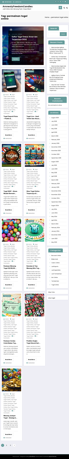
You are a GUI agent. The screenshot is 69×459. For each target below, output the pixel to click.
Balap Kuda (54, 259)
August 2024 (55, 205)
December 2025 (56, 147)
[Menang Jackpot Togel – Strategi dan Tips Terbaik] (11, 380)
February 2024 (55, 227)
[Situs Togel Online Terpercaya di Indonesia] (34, 155)
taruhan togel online (9, 109)
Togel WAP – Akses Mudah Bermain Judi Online (10, 192)
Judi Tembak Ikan (56, 274)
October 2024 (55, 198)
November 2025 (56, 150)
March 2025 (54, 180)
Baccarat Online (56, 255)
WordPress (32, 456)
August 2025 (55, 161)
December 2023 (56, 235)
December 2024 (56, 191)
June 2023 (54, 238)
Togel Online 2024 (19, 46)
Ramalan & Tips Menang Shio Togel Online (33, 267)
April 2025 (54, 176)
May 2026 (54, 128)
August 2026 (55, 118)
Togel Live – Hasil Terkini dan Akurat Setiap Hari (33, 117)
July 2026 (54, 121)
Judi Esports (54, 266)
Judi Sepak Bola (55, 270)
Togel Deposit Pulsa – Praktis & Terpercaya (11, 117)
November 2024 (56, 194)
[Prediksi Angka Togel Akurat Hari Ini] (34, 305)
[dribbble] (60, 2)
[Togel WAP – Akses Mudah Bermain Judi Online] (11, 155)
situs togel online (12, 107)
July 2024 (54, 209)
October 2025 (55, 154)
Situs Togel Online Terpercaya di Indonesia (33, 192)
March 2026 (54, 136)
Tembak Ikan (55, 281)
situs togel (51, 298)
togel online (7, 111)
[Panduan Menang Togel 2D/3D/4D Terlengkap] (11, 230)
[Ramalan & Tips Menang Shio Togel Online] (34, 230)
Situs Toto (51, 292)
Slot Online (54, 277)
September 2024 (56, 202)
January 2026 (55, 143)
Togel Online (14, 34)
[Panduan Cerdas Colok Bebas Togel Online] (11, 305)
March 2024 (54, 224)
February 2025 (55, 183)
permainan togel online (23, 44)
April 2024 (54, 220)
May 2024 (54, 216)
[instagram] (63, 2)
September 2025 (56, 158)
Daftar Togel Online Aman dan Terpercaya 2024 (24, 38)
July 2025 (54, 165)
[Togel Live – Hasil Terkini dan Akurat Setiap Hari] (34, 80)
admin (14, 42)
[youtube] (65, 2)
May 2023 (54, 242)
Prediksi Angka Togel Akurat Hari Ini (33, 342)
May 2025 (54, 172)
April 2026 (54, 132)
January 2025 (55, 187)
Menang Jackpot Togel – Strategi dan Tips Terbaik (11, 417)
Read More (15, 59)
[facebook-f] (56, 2)
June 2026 (54, 125)
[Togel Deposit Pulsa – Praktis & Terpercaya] (11, 80)
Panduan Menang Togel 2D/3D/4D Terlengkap (10, 267)
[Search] (64, 8)
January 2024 (55, 231)
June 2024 (54, 213)
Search (53, 28)
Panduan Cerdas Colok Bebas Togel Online (10, 342)
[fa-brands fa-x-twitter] (58, 2)
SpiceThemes (52, 456)
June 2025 (54, 169)
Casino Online (55, 263)
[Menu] (60, 7)
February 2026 (55, 139)
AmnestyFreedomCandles (18, 6)
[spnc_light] (67, 8)
